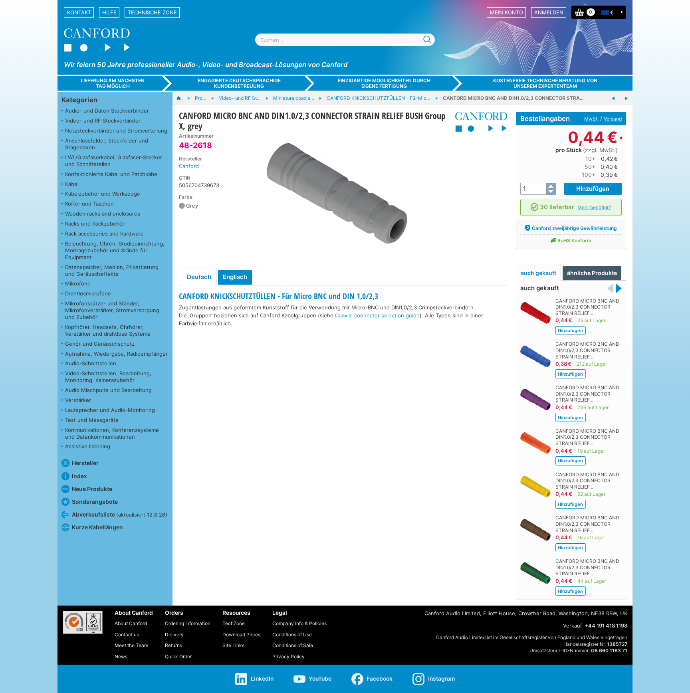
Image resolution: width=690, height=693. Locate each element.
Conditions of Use (292, 635)
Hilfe (109, 12)
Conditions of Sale (292, 645)
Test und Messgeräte (92, 420)
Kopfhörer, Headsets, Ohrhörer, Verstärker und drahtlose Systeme (108, 330)
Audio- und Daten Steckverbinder (107, 110)
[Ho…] (182, 98)
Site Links (233, 645)
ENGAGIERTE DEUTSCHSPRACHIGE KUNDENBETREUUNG (239, 83)
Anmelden (548, 12)
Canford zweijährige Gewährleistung (574, 228)
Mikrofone (78, 283)
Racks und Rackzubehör (95, 223)
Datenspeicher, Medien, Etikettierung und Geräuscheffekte (112, 270)
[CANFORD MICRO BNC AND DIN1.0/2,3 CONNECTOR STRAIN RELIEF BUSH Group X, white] (626, 98)
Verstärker (78, 400)
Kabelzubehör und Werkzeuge (102, 193)
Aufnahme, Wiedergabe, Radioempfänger (116, 353)
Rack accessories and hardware (104, 233)
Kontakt (79, 12)
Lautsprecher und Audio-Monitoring (110, 410)
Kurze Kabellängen (97, 527)
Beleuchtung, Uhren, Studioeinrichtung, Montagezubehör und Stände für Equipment (115, 250)
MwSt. (591, 119)
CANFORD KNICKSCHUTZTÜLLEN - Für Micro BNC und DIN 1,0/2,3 (278, 296)
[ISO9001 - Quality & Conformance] (83, 622)
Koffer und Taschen (89, 203)
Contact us (127, 635)
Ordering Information (187, 623)
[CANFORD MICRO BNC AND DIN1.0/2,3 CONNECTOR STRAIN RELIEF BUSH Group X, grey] (338, 193)
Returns (173, 645)
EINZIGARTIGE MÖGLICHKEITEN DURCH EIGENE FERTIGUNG (384, 83)
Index (79, 476)
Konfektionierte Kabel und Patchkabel (112, 174)
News (121, 656)
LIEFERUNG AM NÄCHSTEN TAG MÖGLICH (113, 83)
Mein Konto (506, 12)
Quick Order (178, 656)
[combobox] (345, 40)
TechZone (233, 623)
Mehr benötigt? (594, 207)
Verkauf (572, 625)
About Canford (131, 623)
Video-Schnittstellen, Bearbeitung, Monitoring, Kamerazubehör (108, 376)
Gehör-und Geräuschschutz (100, 344)
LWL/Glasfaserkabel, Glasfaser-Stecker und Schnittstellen (113, 160)
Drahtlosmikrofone (88, 293)
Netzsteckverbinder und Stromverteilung (116, 130)
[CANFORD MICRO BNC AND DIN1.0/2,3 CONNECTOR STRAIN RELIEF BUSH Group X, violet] (613, 98)
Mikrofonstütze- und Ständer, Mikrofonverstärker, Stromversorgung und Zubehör (112, 310)
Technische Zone (152, 12)
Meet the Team (131, 645)
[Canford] (478, 122)
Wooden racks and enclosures (102, 213)
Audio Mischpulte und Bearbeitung (108, 390)
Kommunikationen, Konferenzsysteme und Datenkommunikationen (112, 433)
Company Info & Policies (299, 623)
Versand (613, 119)
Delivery (174, 635)
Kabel (72, 184)
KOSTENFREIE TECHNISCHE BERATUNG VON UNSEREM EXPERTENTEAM (545, 83)
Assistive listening (87, 446)
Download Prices (241, 635)
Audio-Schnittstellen (90, 363)
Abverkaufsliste (119, 514)
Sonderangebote (95, 501)
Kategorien (79, 100)
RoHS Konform (574, 241)
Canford (189, 166)
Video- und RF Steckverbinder (103, 120)
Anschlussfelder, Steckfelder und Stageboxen (106, 143)
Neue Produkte (92, 488)
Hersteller (85, 462)
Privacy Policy (288, 656)
